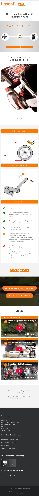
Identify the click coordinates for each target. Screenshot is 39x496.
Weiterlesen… (25, 400)
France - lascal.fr (5, 445)
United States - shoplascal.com (9, 439)
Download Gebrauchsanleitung (21, 288)
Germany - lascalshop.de (8, 448)
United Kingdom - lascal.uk (8, 442)
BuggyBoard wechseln (13, 47)
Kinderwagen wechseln (27, 47)
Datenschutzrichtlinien (28, 491)
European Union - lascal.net (9, 451)
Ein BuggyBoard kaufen (21, 296)
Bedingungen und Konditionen (13, 491)
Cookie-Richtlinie (20, 493)
